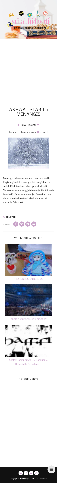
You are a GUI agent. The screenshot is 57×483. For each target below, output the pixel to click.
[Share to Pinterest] (27, 224)
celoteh (44, 132)
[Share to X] (21, 224)
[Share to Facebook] (15, 224)
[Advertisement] (28, 77)
